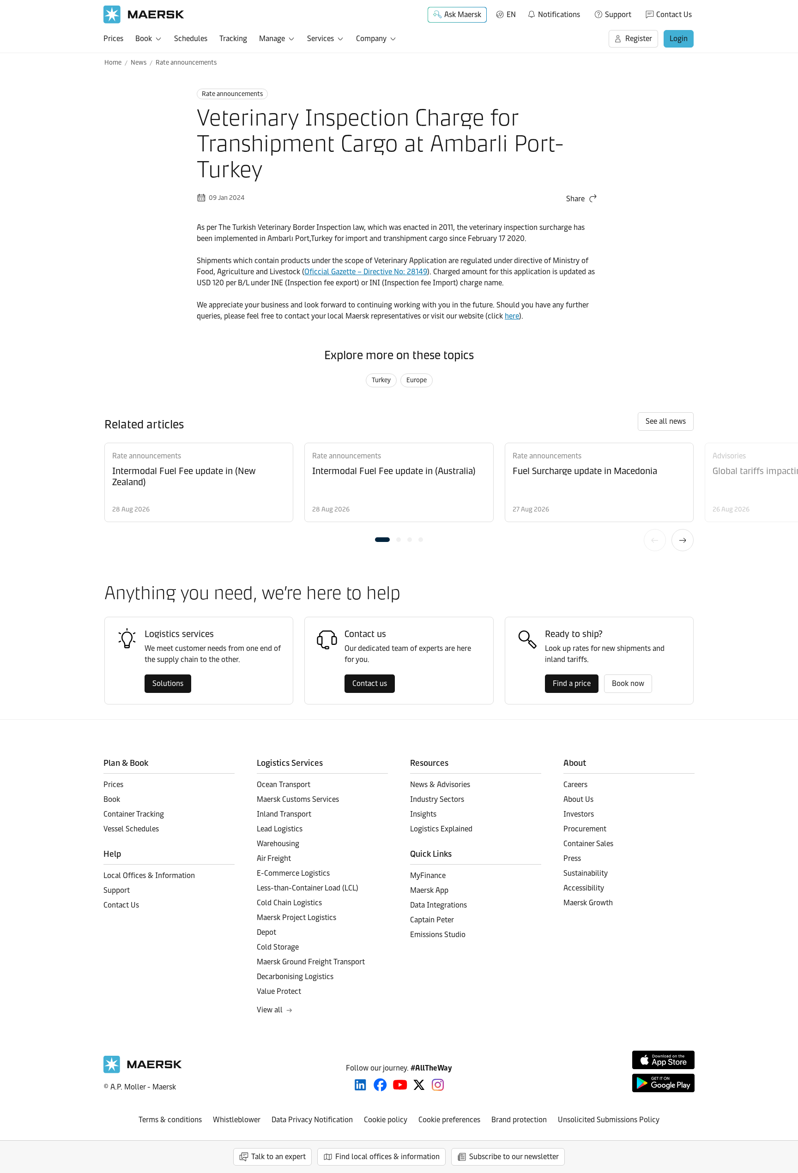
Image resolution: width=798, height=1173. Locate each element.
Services (320, 38)
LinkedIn (360, 1084)
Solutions (167, 683)
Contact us (369, 683)
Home (112, 62)
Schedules (190, 38)
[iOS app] (663, 1060)
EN (511, 14)
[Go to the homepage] (142, 1070)
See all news (666, 421)
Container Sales (588, 843)
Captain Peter (432, 919)
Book (143, 38)
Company (371, 38)
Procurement (584, 828)
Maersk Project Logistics (296, 917)
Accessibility (583, 888)
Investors (578, 814)
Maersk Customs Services (298, 799)
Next (682, 540)
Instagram (437, 1084)
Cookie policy (385, 1119)
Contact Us (674, 14)
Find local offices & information (387, 1156)
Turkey (381, 380)
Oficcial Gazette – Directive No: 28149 (365, 271)
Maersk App (429, 890)
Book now (628, 683)
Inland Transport (284, 814)
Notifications (553, 13)
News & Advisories (440, 784)
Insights (423, 814)
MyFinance (428, 875)
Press (572, 858)
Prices (113, 38)
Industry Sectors (437, 799)
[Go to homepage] (143, 15)
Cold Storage (278, 947)
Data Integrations (438, 905)
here (512, 316)
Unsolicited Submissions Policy (608, 1119)
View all (270, 1009)
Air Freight (274, 858)
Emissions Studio (438, 934)
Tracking (233, 38)
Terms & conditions (170, 1119)
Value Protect (279, 991)
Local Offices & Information (149, 875)
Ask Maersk (462, 14)
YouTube (400, 1084)
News (138, 62)
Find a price (572, 683)
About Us (578, 799)
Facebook (380, 1084)
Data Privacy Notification (312, 1119)
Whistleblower (236, 1119)
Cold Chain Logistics (289, 902)
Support (618, 14)
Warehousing (278, 843)
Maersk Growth (588, 902)
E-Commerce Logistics (293, 873)
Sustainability (585, 873)
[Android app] (663, 1083)
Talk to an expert (278, 1156)
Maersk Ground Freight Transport (311, 961)
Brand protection (519, 1119)
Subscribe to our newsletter (514, 1156)
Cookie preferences (449, 1119)
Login (679, 38)
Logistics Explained (441, 828)
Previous (655, 540)
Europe (416, 380)
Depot (266, 932)
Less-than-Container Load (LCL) (307, 888)
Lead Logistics (279, 828)
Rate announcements (186, 62)
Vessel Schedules (131, 828)
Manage (272, 38)
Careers (575, 784)
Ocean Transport (283, 784)
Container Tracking (133, 814)
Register (638, 38)
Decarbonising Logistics (295, 976)
